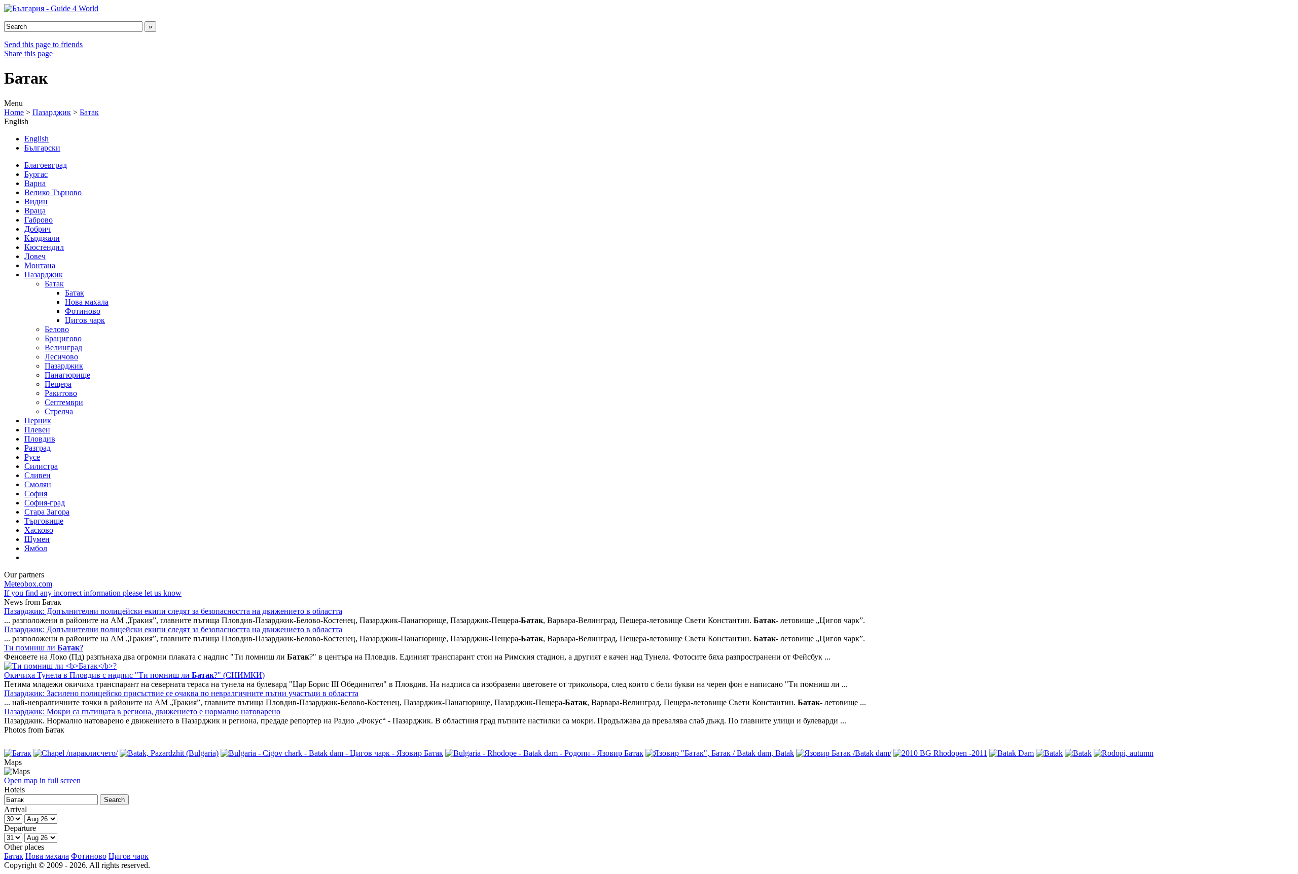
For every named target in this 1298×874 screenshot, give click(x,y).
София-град (44, 502)
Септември (64, 402)
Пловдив (39, 438)
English (36, 138)
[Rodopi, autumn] (1123, 753)
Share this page (28, 53)
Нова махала (87, 302)
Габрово (38, 219)
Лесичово (61, 356)
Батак (89, 112)
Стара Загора (46, 511)
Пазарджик (51, 112)
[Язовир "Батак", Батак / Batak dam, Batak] (719, 753)
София (35, 493)
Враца (35, 210)
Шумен (37, 539)
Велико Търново (53, 192)
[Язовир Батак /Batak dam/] (843, 753)
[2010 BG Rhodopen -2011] (940, 753)
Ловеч (35, 256)
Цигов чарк (85, 320)
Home (14, 112)
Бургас (36, 174)
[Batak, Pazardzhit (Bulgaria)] (169, 753)
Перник (37, 420)
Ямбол (35, 548)
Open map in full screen (42, 780)
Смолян (37, 484)
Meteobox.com (28, 583)
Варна (35, 183)
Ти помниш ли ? (43, 647)
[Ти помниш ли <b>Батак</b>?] (60, 666)
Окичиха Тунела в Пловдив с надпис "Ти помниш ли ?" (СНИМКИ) (134, 675)
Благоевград (45, 165)
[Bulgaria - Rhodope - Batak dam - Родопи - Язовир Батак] (544, 753)
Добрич (37, 229)
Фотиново (82, 311)
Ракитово (61, 393)
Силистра (41, 466)
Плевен (37, 429)
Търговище (43, 521)
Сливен (37, 475)
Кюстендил (44, 247)
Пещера (58, 384)
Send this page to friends (43, 44)
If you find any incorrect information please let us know (93, 593)
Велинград (63, 347)
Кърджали (42, 238)
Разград (37, 448)
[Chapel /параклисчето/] (75, 753)
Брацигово (63, 338)
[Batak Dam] (1011, 753)
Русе (32, 457)
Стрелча (59, 411)
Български (42, 147)
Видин (36, 201)
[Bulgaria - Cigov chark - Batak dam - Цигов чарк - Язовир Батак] (332, 753)
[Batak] (1049, 753)
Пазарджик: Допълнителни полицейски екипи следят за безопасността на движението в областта (173, 611)
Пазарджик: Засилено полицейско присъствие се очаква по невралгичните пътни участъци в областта (181, 693)
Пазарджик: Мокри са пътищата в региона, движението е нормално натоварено (142, 711)
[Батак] (17, 753)
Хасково (38, 530)
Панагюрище (67, 375)
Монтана (39, 265)
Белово (57, 329)
